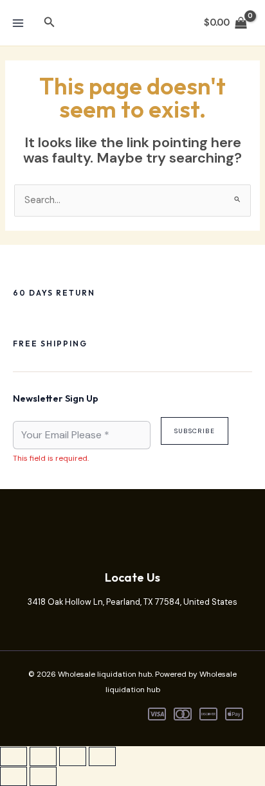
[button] (49, 22)
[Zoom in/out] (13, 756)
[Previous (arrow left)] (13, 776)
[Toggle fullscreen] (43, 756)
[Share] (72, 756)
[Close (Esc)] (102, 756)
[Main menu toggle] (18, 22)
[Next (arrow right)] (43, 776)
